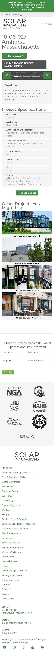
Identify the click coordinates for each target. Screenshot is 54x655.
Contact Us (7, 589)
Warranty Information (12, 547)
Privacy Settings (20, 642)
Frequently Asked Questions (15, 529)
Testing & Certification (12, 575)
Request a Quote (27, 193)
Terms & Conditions (11, 543)
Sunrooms (7, 496)
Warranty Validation (11, 552)
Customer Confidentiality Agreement (19, 524)
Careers (5, 594)
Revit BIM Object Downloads (15, 571)
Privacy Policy (8, 538)
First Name (7, 352)
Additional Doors (10, 491)
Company (6, 360)
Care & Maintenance (11, 533)
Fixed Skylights (9, 501)
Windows (6, 510)
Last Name (33, 352)
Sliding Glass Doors (11, 482)
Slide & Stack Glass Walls (13, 477)
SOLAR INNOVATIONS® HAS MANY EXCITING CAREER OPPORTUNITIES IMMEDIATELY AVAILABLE (27, 6)
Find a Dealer (8, 599)
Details (5, 566)
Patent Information (11, 580)
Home (5, 28)
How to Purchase (10, 561)
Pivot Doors (7, 487)
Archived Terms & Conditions (15, 519)
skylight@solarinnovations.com (16, 622)
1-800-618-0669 (9, 632)
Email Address (35, 360)
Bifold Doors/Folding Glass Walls (17, 472)
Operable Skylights (11, 505)
